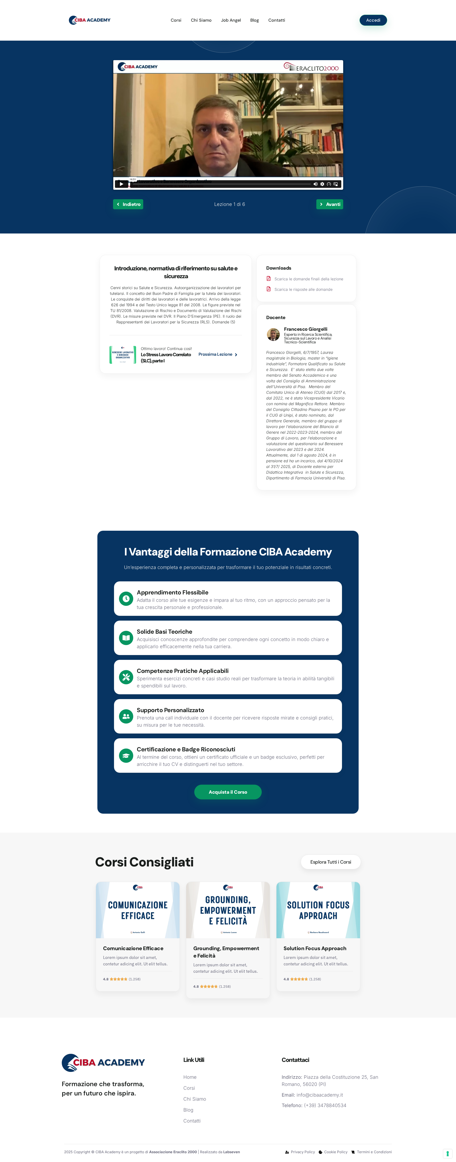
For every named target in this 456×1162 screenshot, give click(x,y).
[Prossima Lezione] (236, 354)
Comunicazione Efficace (133, 948)
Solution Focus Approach (315, 948)
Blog (254, 20)
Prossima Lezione (216, 354)
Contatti (276, 20)
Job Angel (231, 20)
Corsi (176, 20)
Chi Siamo (201, 20)
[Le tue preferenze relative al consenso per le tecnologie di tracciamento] (447, 1153)
